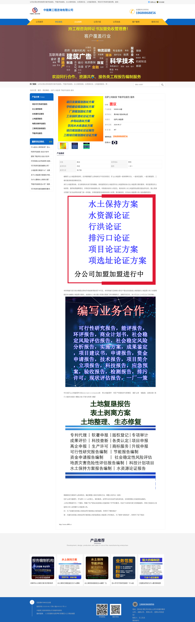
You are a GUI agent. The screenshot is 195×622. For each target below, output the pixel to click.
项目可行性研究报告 (39, 104)
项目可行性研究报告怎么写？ (151, 583)
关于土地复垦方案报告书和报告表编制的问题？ (41, 175)
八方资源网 (49, 613)
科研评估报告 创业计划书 (40, 152)
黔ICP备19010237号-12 (58, 606)
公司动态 (116, 22)
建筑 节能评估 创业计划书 (40, 156)
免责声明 (56, 613)
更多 (50, 142)
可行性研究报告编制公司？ (40, 166)
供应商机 (58, 22)
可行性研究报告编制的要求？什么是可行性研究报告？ (41, 189)
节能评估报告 (37, 133)
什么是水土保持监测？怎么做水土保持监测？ (41, 147)
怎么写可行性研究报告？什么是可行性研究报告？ (102, 583)
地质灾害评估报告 (39, 124)
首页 (39, 90)
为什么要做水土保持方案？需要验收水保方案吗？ (41, 179)
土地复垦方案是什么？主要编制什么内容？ (41, 170)
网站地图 (71, 613)
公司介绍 (97, 22)
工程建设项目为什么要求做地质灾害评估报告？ (128, 583)
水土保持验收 (37, 109)
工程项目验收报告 (39, 128)
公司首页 (39, 22)
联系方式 (155, 22)
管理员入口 (64, 613)
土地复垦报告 (37, 119)
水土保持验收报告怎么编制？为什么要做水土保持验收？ (77, 583)
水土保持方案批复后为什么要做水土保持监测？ (47, 583)
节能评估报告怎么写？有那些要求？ (41, 184)
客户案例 (135, 22)
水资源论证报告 (38, 114)
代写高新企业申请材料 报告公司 (41, 161)
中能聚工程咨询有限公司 (45, 610)
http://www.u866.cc (65, 524)
